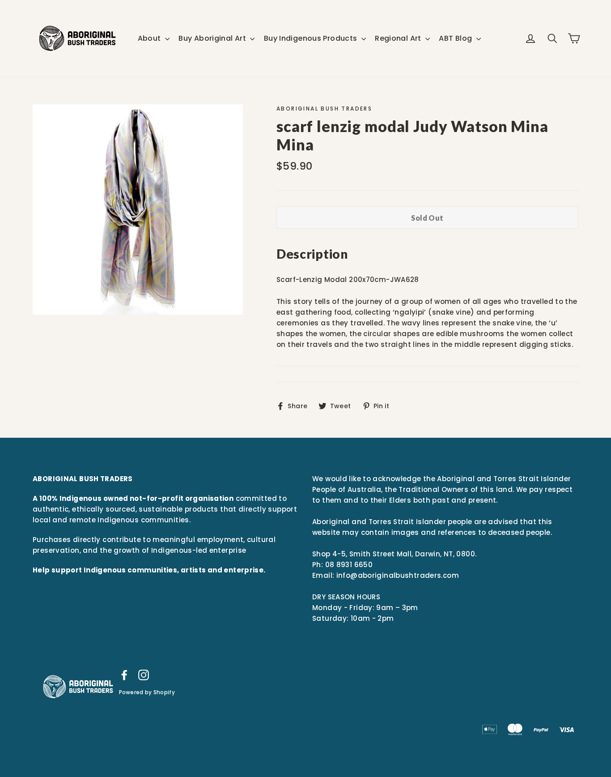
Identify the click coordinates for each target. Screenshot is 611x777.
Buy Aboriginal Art (213, 38)
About (150, 38)
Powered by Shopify (147, 692)
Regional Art (399, 38)
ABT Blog (456, 38)
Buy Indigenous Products (311, 38)
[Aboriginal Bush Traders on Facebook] (124, 674)
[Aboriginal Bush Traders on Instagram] (143, 674)
